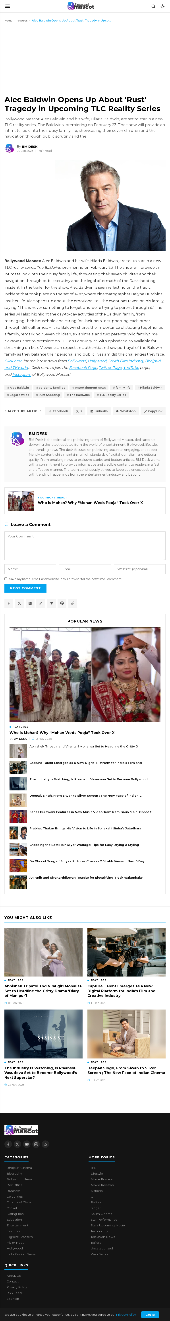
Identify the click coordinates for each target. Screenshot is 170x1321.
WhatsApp (128, 411)
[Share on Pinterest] (62, 603)
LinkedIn (101, 411)
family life (123, 387)
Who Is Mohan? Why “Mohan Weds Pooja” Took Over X (62, 733)
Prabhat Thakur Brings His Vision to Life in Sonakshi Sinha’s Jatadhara (85, 828)
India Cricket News (21, 1254)
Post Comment (25, 588)
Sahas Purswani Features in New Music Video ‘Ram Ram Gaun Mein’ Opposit (90, 812)
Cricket (12, 1208)
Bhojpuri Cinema (19, 1167)
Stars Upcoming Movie (108, 1225)
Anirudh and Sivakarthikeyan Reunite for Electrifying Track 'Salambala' (86, 877)
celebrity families (52, 387)
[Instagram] (36, 1144)
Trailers (96, 1242)
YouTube (131, 367)
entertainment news (90, 387)
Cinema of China (19, 1202)
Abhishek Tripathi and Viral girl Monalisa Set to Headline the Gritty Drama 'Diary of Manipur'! (43, 991)
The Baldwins (80, 395)
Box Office (15, 1185)
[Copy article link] (72, 603)
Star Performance (104, 1219)
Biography (14, 1173)
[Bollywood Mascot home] (80, 6)
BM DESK (38, 433)
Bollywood (77, 361)
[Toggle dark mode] (162, 6)
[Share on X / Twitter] (19, 603)
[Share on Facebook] (8, 603)
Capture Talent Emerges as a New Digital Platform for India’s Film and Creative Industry (121, 991)
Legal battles (19, 395)
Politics (96, 1202)
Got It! (150, 1314)
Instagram (21, 374)
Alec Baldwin (19, 387)
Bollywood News (19, 1179)
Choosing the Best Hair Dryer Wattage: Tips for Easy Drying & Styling (84, 844)
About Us (14, 1275)
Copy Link (155, 411)
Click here (13, 361)
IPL (93, 1167)
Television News (103, 1237)
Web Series (99, 1254)
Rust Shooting (49, 395)
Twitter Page (110, 367)
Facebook (60, 411)
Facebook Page (83, 367)
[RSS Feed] (45, 1144)
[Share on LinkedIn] (30, 603)
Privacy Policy (126, 1314)
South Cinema (101, 1214)
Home (8, 20)
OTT (94, 1196)
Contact (13, 1281)
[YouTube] (27, 1144)
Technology (99, 1231)
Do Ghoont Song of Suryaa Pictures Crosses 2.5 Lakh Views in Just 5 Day (87, 861)
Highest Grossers (20, 1237)
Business (13, 1191)
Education (14, 1219)
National (97, 1191)
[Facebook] (8, 1144)
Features (22, 20)
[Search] (153, 6)
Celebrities (15, 1196)
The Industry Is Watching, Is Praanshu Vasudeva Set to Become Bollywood (88, 779)
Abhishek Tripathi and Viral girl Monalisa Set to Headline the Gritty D (83, 746)
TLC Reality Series (112, 395)
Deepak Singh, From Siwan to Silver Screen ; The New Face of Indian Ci (86, 795)
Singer (95, 1208)
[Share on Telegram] (51, 603)
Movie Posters (101, 1179)
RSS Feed (14, 1293)
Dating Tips (15, 1214)
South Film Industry (125, 361)
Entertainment (17, 1225)
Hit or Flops (15, 1242)
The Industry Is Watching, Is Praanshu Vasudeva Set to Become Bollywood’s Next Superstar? (40, 1073)
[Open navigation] (8, 6)
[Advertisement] (37, 58)
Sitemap (13, 1298)
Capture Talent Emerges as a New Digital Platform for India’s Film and (85, 763)
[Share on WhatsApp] (40, 603)
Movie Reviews (102, 1185)
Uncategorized (102, 1248)
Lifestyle (97, 1173)
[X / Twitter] (17, 1144)
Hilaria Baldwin (151, 387)
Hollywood (97, 361)
